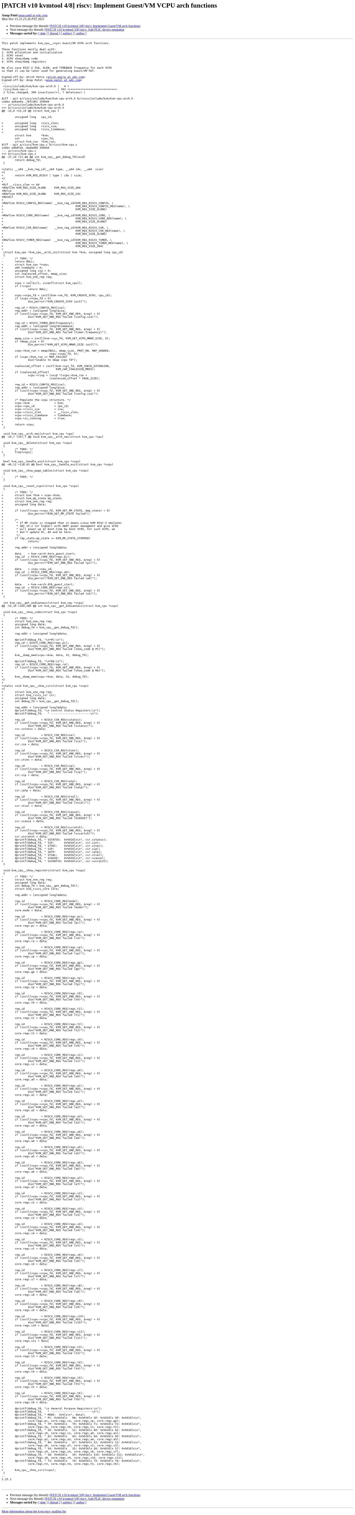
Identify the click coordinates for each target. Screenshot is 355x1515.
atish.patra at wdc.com (66, 77)
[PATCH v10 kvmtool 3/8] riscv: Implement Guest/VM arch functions (95, 26)
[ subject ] (67, 33)
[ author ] (80, 33)
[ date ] (42, 33)
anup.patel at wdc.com (32, 15)
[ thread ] (54, 33)
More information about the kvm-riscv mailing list (34, 1511)
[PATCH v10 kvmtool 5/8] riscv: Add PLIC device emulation (84, 29)
